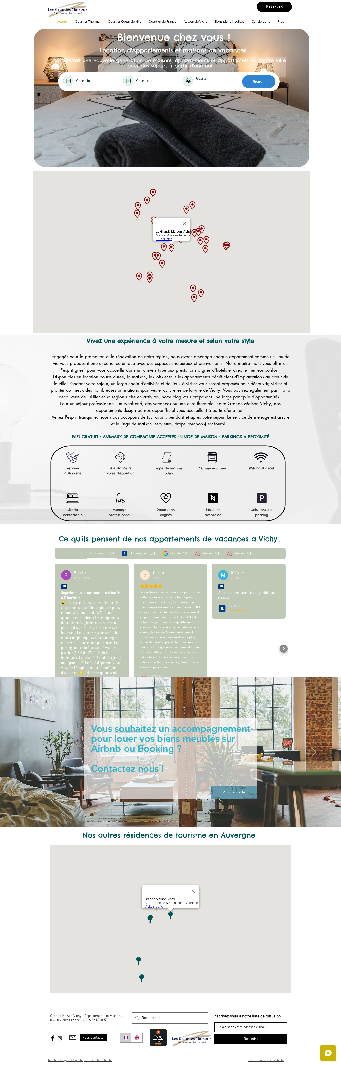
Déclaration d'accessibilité (266, 1060)
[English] (137, 1037)
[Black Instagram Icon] (60, 1038)
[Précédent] (27, 752)
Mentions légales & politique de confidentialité (80, 1060)
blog (178, 397)
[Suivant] (314, 752)
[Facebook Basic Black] (53, 1038)
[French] (125, 1037)
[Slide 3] (170, 814)
